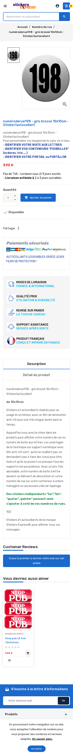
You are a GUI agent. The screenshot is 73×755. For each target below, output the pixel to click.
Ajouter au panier (38, 197)
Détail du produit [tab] (36, 375)
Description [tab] (36, 364)
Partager (18, 228)
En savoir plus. (42, 738)
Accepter (36, 748)
